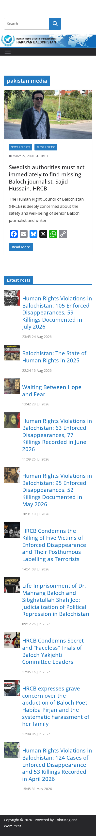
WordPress (12, 826)
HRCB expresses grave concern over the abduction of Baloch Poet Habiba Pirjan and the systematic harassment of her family (55, 706)
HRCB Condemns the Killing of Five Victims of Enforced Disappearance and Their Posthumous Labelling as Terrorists (54, 545)
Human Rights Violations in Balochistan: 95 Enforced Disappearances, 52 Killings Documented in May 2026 (57, 489)
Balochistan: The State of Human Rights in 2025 (54, 356)
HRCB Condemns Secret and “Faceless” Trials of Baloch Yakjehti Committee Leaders (53, 651)
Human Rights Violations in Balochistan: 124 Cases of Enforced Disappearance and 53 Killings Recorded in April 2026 (57, 764)
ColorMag (62, 819)
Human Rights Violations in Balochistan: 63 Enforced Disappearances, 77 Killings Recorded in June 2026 (57, 435)
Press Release (45, 147)
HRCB (44, 156)
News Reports (20, 147)
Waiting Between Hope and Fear (51, 390)
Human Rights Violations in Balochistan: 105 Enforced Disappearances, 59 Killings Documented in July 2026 (57, 312)
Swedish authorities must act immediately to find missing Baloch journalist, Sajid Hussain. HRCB (46, 177)
